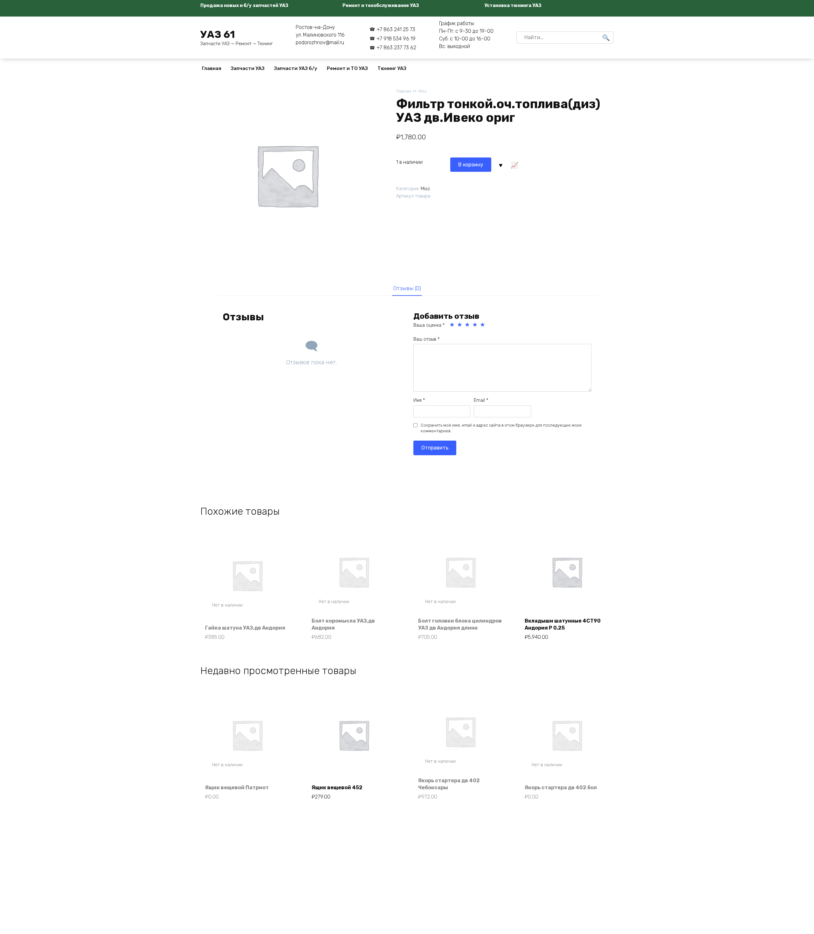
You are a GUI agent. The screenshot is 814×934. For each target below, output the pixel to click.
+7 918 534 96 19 (396, 39)
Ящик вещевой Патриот (237, 787)
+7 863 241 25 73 (395, 29)
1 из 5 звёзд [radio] (452, 325)
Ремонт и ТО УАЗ (347, 68)
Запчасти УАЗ (248, 68)
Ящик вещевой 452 (337, 787)
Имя (419, 400)
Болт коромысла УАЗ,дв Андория (343, 624)
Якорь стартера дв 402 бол (561, 787)
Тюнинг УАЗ (391, 68)
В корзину (470, 165)
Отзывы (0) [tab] (407, 288)
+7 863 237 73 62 (396, 48)
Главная (211, 68)
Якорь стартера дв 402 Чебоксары (449, 784)
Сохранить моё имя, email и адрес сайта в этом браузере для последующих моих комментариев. (501, 428)
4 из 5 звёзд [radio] (475, 325)
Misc (422, 91)
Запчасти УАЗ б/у (295, 68)
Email (481, 400)
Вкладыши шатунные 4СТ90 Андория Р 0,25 (563, 624)
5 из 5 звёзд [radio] (483, 325)
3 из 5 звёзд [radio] (468, 325)
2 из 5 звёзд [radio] (460, 325)
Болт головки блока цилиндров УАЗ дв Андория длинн (460, 624)
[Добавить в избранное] (500, 164)
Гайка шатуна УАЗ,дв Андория (245, 628)
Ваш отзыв (426, 339)
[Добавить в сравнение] (514, 164)
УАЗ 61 (217, 34)
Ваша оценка (429, 325)
